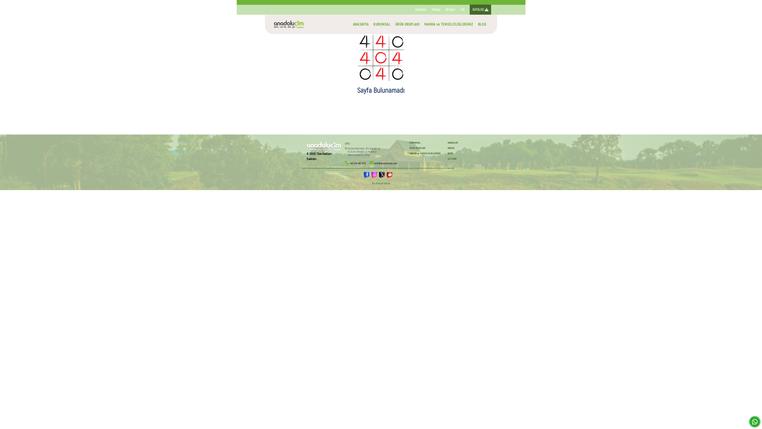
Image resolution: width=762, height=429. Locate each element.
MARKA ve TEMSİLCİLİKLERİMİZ (448, 24)
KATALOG (478, 9)
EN (462, 9)
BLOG (482, 24)
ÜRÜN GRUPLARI (407, 24)
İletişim (450, 9)
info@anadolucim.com (385, 163)
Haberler (420, 9)
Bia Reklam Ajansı (381, 183)
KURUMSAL (382, 24)
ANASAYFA (361, 24)
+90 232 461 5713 (358, 163)
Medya (436, 9)
